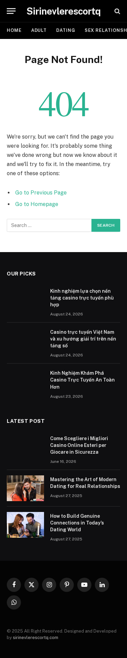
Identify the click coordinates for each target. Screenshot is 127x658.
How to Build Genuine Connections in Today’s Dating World (77, 522)
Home (14, 30)
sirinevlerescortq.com (35, 637)
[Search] (116, 11)
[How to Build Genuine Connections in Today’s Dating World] (25, 525)
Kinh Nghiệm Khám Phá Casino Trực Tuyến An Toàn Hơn (82, 379)
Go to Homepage (36, 204)
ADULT (39, 30)
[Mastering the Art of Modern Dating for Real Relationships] (25, 488)
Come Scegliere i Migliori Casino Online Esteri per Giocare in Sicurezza (79, 445)
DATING (65, 30)
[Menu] (11, 11)
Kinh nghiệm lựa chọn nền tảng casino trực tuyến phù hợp (82, 297)
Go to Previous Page (41, 192)
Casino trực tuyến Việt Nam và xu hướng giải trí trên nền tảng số (83, 338)
